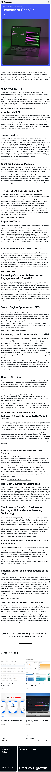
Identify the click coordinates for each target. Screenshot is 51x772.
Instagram (4, 740)
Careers (31, 735)
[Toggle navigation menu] (48, 2)
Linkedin (4, 738)
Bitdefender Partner (7, 735)
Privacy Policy (29, 740)
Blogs (27, 735)
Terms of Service (30, 738)
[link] (7, 6)
